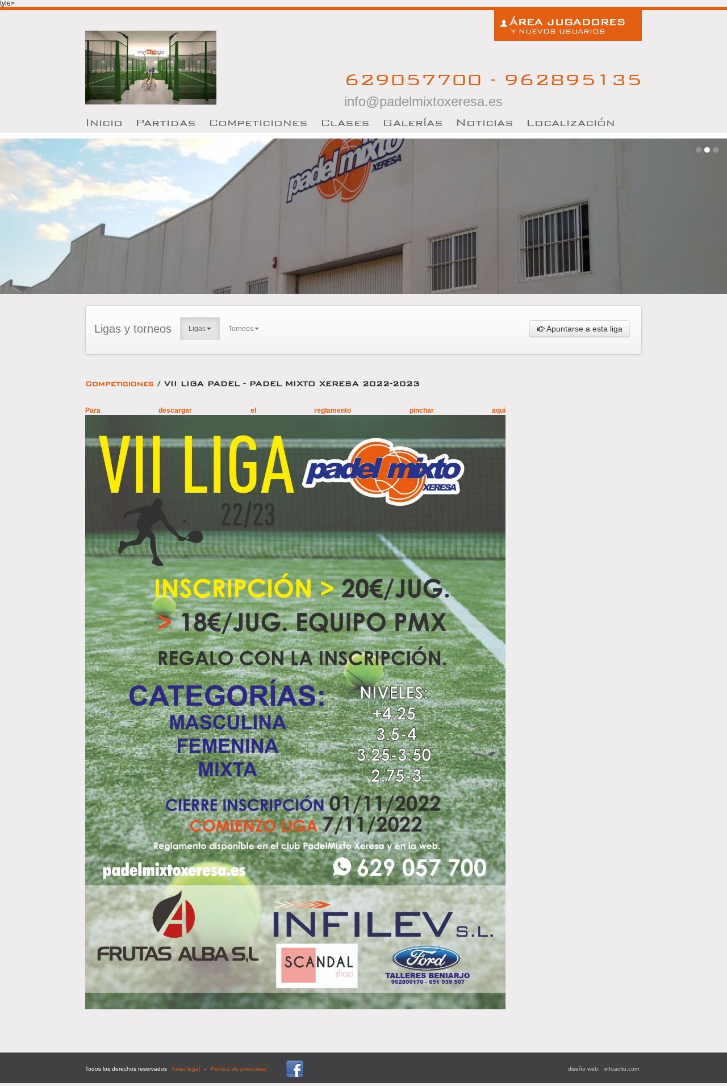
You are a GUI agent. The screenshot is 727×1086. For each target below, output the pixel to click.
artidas (165, 122)
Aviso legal (186, 1069)
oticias (484, 122)
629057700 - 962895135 (493, 89)
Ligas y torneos (133, 328)
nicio (104, 122)
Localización (570, 122)
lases (345, 122)
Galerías (412, 122)
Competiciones (258, 122)
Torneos (240, 329)
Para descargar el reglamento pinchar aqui (295, 410)
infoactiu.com (621, 1069)
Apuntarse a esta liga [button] (583, 328)
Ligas (197, 329)
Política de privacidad (239, 1069)
